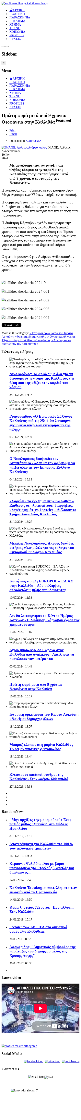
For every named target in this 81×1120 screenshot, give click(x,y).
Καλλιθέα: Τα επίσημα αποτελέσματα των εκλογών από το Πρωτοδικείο (43, 890)
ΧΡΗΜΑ (15, 24)
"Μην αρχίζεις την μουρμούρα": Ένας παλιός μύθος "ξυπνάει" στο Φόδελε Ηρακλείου (40, 824)
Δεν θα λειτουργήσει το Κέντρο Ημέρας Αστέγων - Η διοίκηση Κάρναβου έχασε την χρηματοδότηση (44, 620)
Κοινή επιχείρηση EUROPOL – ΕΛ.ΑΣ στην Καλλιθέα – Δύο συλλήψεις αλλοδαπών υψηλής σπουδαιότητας (41, 585)
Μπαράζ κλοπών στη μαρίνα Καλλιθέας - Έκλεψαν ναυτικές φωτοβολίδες (42, 746)
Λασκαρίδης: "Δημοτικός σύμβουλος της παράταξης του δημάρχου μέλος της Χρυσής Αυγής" (42, 951)
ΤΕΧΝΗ (14, 28)
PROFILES (16, 35)
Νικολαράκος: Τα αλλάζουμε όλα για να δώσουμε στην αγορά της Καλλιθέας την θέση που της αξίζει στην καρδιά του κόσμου (41, 380)
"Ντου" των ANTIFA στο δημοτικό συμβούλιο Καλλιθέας (38, 929)
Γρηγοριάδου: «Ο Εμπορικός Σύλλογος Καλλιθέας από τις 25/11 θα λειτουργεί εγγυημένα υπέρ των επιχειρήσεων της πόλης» (40, 423)
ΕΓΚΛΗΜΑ (17, 21)
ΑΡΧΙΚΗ (19, 10)
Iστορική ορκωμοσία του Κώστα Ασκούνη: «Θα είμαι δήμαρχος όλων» (44, 716)
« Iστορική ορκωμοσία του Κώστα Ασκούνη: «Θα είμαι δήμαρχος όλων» (37, 334)
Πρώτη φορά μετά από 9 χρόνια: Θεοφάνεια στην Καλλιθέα (35, 686)
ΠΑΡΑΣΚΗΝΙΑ (19, 17)
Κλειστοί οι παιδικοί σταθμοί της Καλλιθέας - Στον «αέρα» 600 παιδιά (38, 776)
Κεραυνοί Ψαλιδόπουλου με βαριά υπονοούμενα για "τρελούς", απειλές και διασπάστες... (41, 867)
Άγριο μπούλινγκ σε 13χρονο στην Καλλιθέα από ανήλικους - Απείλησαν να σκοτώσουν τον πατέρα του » (38, 340)
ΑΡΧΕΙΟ (15, 38)
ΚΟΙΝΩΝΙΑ (17, 31)
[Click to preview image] (25, 147)
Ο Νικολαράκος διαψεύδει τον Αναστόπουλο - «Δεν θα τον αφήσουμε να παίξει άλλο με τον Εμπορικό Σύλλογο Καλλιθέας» (42, 465)
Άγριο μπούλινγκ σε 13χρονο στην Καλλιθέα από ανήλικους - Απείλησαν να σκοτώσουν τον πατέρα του (41, 654)
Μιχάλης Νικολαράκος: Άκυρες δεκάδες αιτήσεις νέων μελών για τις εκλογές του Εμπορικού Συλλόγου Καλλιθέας (41, 547)
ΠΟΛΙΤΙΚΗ (17, 13)
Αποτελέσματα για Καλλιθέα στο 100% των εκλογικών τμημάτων (41, 846)
